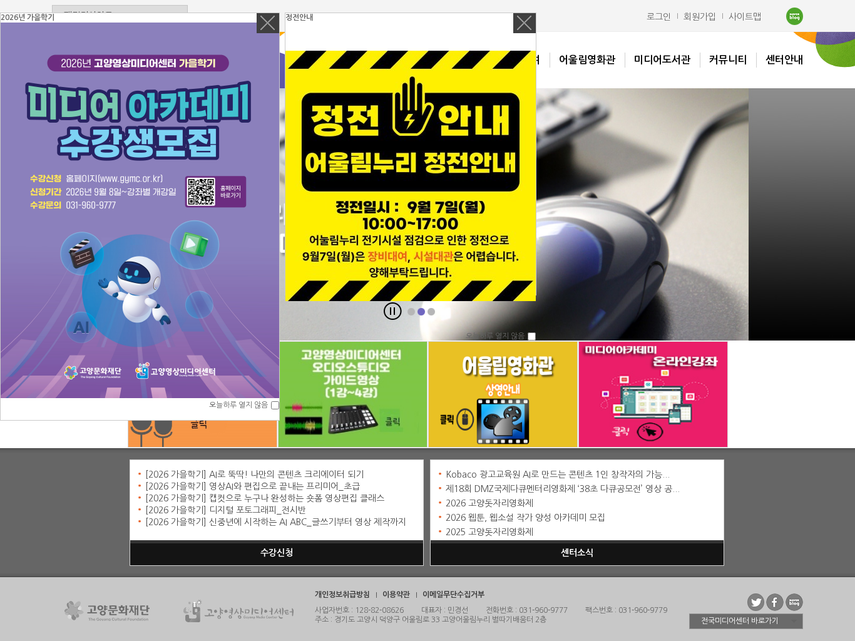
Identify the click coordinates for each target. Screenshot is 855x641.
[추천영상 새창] (653, 395)
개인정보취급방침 (342, 594)
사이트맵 (745, 17)
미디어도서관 (662, 59)
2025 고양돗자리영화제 (489, 532)
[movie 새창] (503, 395)
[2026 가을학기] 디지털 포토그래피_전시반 (225, 510)
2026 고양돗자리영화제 (489, 503)
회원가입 (699, 17)
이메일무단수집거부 (453, 594)
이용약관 (396, 594)
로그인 (659, 17)
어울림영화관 (587, 59)
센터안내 (784, 59)
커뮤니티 (728, 59)
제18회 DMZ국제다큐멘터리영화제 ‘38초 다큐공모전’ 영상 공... (563, 489)
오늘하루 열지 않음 (238, 405)
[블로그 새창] (353, 395)
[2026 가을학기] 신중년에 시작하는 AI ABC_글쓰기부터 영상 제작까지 (275, 522)
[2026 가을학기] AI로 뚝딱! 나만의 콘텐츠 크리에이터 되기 (254, 474)
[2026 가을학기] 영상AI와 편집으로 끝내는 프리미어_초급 (252, 486)
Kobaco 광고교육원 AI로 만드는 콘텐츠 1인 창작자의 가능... (558, 474)
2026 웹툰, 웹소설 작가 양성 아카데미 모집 (525, 517)
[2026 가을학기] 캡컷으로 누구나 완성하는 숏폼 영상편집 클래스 (264, 498)
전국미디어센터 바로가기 (740, 621)
